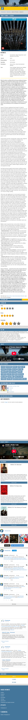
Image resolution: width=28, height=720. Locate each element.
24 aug (17, 564)
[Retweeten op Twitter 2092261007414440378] (6, 561)
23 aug (17, 575)
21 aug (17, 594)
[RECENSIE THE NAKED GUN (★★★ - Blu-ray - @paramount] (4, 538)
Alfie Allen (3, 366)
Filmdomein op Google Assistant (7, 702)
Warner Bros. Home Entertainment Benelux (16, 296)
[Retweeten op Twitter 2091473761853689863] (6, 580)
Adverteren (3, 700)
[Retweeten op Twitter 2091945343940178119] (6, 571)
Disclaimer (3, 697)
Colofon (2, 692)
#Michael (9, 558)
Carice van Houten (9, 366)
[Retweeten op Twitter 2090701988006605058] (6, 600)
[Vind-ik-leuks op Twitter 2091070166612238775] (9, 590)
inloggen (6, 402)
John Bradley (20, 371)
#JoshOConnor (12, 597)
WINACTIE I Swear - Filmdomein (8, 632)
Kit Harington (3, 374)
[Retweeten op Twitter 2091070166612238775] (6, 590)
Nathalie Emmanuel (11, 376)
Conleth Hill (15, 366)
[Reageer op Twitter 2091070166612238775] (4, 590)
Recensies (9, 11)
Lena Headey (9, 374)
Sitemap (2, 699)
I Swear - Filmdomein (6, 659)
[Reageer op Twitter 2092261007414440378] (4, 561)
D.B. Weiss (23, 366)
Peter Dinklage (3, 378)
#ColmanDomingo (7, 559)
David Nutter (9, 369)
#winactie (5, 558)
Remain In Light (16, 626)
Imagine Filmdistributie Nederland (11, 651)
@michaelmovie (8, 556)
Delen (4, 642)
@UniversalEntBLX (23, 559)
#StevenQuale (21, 577)
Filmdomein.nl (4, 707)
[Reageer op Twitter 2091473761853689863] (4, 580)
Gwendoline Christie (4, 371)
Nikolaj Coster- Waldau (19, 376)
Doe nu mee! (14, 482)
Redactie (2, 694)
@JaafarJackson (22, 558)
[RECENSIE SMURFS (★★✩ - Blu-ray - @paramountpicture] (23, 538)
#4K (22, 567)
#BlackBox (7, 577)
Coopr (19, 366)
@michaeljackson (15, 558)
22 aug (17, 583)
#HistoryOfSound (8, 596)
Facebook (11, 388)
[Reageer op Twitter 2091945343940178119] (4, 571)
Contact (2, 695)
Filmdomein (3, 11)
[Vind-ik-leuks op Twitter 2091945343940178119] (9, 571)
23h (17, 555)
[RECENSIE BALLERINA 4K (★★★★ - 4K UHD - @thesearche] (14, 538)
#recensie (15, 567)
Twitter (10, 389)
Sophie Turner (9, 378)
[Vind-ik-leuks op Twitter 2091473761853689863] (9, 580)
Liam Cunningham (14, 374)
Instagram (14, 682)
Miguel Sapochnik (4, 376)
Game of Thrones (20, 369)
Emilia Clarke (14, 369)
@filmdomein (12, 555)
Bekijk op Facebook (5, 641)
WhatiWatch (11, 391)
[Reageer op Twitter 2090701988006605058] (4, 600)
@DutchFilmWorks (15, 578)
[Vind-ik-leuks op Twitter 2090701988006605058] (9, 600)
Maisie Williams (20, 374)
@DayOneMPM (16, 559)
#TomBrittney (6, 578)
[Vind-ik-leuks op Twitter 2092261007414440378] (9, 561)
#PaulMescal (6, 597)
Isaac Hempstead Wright (12, 371)
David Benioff (3, 369)
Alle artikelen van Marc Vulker (13, 386)
